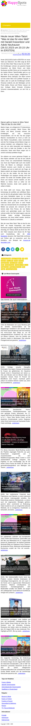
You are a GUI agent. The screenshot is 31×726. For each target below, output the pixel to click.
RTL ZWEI (10, 260)
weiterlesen (22, 340)
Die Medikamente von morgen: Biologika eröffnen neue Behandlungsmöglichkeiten (12, 486)
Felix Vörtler (13, 263)
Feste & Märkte (6, 682)
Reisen (4, 705)
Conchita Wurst (6, 258)
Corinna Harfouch (11, 269)
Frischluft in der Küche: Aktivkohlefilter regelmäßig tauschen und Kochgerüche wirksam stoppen (15, 569)
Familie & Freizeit (7, 701)
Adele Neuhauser (26, 54)
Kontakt (4, 715)
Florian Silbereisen (15, 267)
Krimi (25, 53)
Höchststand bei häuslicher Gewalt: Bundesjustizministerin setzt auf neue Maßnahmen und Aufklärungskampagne (15, 359)
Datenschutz (5, 720)
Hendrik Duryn (9, 265)
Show (16, 260)
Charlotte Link (19, 265)
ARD (23, 53)
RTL (29, 322)
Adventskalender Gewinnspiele (11, 687)
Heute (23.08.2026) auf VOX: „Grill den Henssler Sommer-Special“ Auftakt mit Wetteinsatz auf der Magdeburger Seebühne (15, 315)
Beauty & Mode (6, 696)
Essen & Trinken (7, 699)
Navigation (6, 25)
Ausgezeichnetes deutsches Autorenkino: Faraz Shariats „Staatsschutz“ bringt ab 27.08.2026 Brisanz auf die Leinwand (14, 527)
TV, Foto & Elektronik (8, 708)
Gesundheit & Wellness (9, 703)
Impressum (5, 717)
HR (23, 258)
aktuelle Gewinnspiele (8, 684)
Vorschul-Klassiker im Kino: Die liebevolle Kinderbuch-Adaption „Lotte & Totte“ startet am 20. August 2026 (15, 650)
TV (9, 30)
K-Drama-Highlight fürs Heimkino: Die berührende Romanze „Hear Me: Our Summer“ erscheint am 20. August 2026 (15, 611)
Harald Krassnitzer (17, 54)
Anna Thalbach (16, 258)
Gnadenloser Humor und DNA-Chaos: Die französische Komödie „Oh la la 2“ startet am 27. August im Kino (15, 401)
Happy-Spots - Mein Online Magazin (14, 3)
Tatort (28, 53)
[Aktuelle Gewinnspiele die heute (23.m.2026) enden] (14, 298)
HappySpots (5, 30)
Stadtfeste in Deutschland (9, 689)
